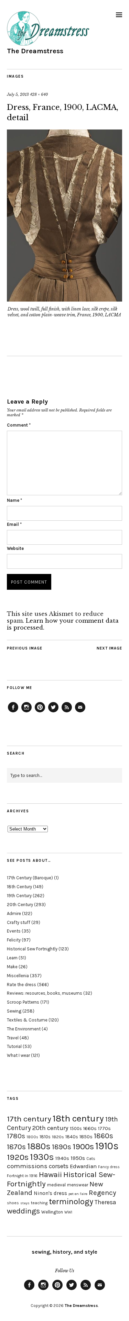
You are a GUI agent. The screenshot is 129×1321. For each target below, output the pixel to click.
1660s (90, 1128)
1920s (18, 1157)
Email (14, 524)
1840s (71, 1136)
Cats (90, 1158)
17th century (29, 1119)
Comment (19, 425)
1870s (16, 1146)
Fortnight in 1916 (22, 1175)
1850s (86, 1137)
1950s (78, 1158)
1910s (107, 1146)
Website (15, 548)
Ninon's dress (50, 1193)
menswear (77, 1184)
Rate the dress (21, 984)
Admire (14, 913)
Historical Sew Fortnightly (32, 948)
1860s (103, 1136)
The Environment (24, 1028)
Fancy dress (109, 1167)
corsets (58, 1166)
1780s (16, 1136)
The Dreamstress (35, 51)
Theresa (105, 1202)
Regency (102, 1192)
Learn (12, 957)
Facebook (29, 1289)
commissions (27, 1166)
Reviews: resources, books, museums (44, 993)
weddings (23, 1211)
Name (14, 500)
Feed (85, 1289)
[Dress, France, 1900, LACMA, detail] (64, 299)
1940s (62, 1158)
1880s (39, 1146)
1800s (32, 1137)
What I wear (18, 1055)
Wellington (52, 1212)
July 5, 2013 (18, 94)
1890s (61, 1147)
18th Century (19, 886)
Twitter (71, 1289)
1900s (83, 1146)
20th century (50, 1128)
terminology (71, 1201)
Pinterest (57, 1289)
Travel (13, 1037)
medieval (56, 1184)
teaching (39, 1202)
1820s (58, 1136)
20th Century (20, 904)
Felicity (14, 939)
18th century (78, 1118)
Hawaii (50, 1174)
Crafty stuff (18, 922)
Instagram (43, 1289)
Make (12, 966)
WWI (68, 1212)
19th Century (19, 895)
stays (25, 1203)
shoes (13, 1202)
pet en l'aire (77, 1194)
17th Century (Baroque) (30, 877)
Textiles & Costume (27, 1020)
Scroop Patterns (23, 1002)
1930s (42, 1157)
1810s (45, 1136)
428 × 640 (39, 94)
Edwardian (83, 1166)
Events (14, 931)
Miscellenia (18, 975)
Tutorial (14, 1046)
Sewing (14, 1011)
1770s (104, 1128)
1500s (76, 1128)
